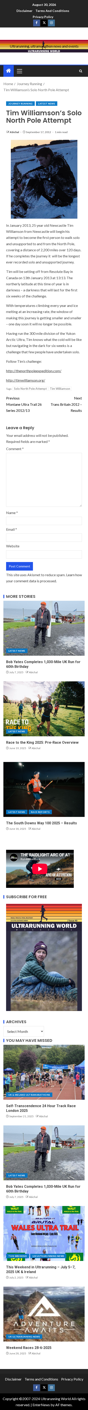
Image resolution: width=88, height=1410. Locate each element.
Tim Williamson (60, 388)
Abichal (14, 132)
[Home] (8, 71)
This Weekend (17, 1256)
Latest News (46, 103)
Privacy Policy (43, 17)
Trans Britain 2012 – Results (66, 404)
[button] (19, 71)
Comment (15, 449)
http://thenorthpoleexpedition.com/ (33, 371)
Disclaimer (24, 11)
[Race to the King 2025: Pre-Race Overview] (44, 708)
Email (11, 529)
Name (12, 512)
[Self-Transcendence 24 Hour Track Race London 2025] (44, 1072)
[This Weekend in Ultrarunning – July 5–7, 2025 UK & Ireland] (44, 1233)
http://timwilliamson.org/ (25, 380)
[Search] (80, 71)
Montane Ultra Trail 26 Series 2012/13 (24, 404)
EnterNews (41, 1405)
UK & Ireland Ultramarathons (29, 1094)
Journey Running (20, 103)
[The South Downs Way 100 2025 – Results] (44, 789)
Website (12, 546)
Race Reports (40, 812)
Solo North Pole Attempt (30, 388)
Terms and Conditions (52, 11)
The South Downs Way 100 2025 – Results (41, 823)
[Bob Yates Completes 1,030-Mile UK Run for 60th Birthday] (44, 628)
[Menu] (19, 71)
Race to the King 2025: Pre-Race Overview (42, 742)
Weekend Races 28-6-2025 (28, 1348)
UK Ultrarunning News (48, 1256)
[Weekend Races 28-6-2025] (44, 1314)
